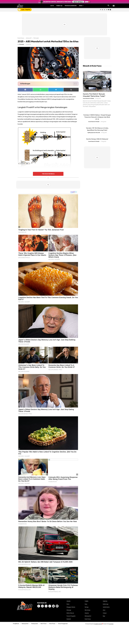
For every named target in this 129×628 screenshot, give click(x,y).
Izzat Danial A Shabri (88, 98)
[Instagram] (102, 10)
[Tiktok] (106, 10)
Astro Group (111, 623)
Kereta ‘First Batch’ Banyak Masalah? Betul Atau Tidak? (94, 95)
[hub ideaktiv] (113, 5)
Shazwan (21, 44)
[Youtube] (108, 10)
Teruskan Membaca (48, 173)
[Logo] (20, 6)
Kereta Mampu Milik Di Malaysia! (97, 139)
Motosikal (36, 38)
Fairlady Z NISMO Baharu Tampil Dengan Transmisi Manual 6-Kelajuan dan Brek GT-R (97, 117)
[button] (108, 6)
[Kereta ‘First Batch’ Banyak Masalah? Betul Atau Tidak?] (97, 81)
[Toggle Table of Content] (74, 83)
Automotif (28, 38)
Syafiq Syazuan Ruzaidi (94, 132)
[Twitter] (104, 10)
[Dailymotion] (110, 10)
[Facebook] (100, 10)
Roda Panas (21, 38)
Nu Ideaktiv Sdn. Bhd (98, 623)
